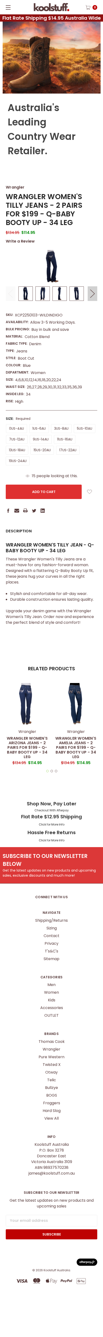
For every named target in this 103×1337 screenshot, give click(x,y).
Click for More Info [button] (51, 824)
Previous (10, 293)
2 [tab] (52, 771)
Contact (51, 936)
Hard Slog (52, 1110)
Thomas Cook (52, 1041)
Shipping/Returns (51, 920)
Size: (18, 418)
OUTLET (51, 1015)
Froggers (51, 1103)
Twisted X (52, 1064)
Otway (51, 1072)
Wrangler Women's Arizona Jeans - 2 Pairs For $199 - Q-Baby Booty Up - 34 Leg (27, 748)
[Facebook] (8, 510)
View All (51, 1118)
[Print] (25, 510)
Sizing (51, 928)
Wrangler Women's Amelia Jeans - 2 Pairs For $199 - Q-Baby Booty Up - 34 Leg (75, 748)
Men (51, 984)
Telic (51, 1080)
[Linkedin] (42, 510)
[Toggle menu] (7, 7)
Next (92, 293)
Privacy (51, 943)
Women (51, 992)
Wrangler (51, 1049)
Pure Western (51, 1057)
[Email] (16, 510)
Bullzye (51, 1087)
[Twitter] (34, 510)
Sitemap (51, 959)
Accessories (51, 1007)
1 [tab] (47, 771)
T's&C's (51, 951)
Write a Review (20, 241)
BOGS (51, 1095)
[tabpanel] (27, 726)
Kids (51, 1000)
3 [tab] (56, 771)
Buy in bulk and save (50, 329)
